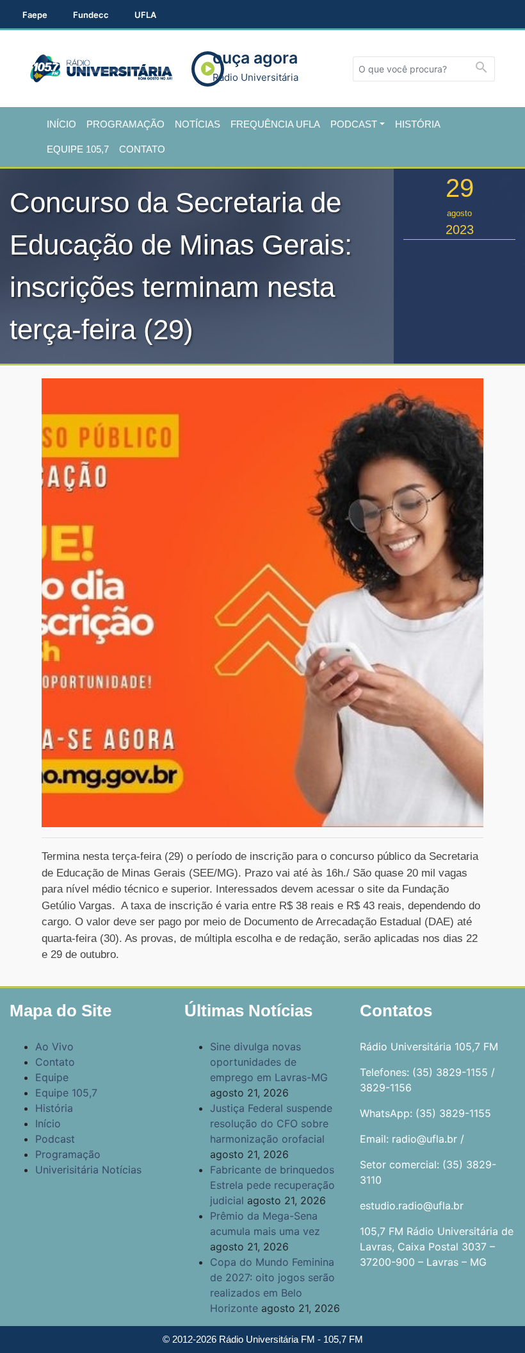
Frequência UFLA (275, 124)
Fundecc (91, 15)
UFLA (145, 15)
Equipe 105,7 (78, 149)
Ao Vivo (54, 1046)
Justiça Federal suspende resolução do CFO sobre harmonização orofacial (271, 1123)
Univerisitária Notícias (88, 1169)
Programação (125, 124)
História (417, 124)
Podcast (353, 124)
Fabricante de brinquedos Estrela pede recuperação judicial (272, 1185)
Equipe (52, 1077)
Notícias (197, 124)
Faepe (34, 15)
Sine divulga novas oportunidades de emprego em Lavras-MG (269, 1062)
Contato (142, 149)
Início (61, 124)
